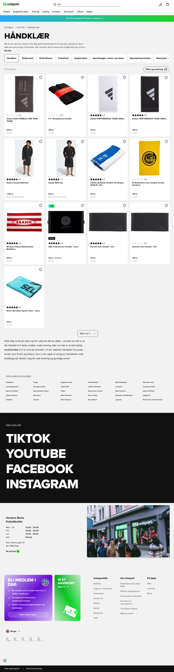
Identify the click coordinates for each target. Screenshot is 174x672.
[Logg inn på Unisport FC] (161, 4)
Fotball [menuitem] (6, 12)
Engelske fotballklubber (124, 395)
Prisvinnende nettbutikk (130, 596)
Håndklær (33, 27)
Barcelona (37, 395)
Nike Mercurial (148, 382)
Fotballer (9, 400)
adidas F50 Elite (149, 391)
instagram (42, 484)
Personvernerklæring (34, 669)
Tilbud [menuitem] (80, 12)
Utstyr (20, 27)
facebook (39, 469)
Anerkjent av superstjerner (126, 602)
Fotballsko (10, 382)
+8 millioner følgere (128, 609)
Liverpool (118, 387)
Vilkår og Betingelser (12, 669)
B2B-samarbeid (127, 614)
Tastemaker (99, 593)
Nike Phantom (120, 391)
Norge (35, 382)
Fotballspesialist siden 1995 (130, 585)
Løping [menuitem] (45, 12)
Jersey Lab (98, 598)
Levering (151, 589)
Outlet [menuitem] (89, 12)
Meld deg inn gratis (28, 615)
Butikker (97, 584)
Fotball (8, 27)
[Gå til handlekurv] (167, 4)
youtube (36, 454)
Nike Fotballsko (121, 382)
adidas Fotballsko (94, 387)
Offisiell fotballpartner (130, 591)
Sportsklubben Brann (41, 391)
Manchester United (95, 391)
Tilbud (63, 391)
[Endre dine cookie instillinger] (5, 660)
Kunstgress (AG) (39, 387)
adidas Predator (11, 395)
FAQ (149, 584)
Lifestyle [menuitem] (56, 12)
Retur (149, 593)
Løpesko (118, 400)
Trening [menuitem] (35, 12)
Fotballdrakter (93, 382)
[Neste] (168, 58)
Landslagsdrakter (12, 387)
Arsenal (36, 400)
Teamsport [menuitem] (69, 12)
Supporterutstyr (66, 382)
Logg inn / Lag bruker (103, 589)
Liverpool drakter (149, 387)
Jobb (96, 618)
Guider (96, 608)
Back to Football (12, 391)
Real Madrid (92, 400)
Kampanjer (98, 613)
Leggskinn (146, 395)
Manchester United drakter (153, 400)
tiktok (28, 438)
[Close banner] (170, 18)
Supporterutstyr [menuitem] (21, 12)
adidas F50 (65, 387)
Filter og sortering (154, 69)
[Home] (11, 4)
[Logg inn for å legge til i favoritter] (40, 77)
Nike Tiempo (92, 395)
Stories (97, 603)
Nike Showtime (66, 395)
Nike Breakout (66, 400)
